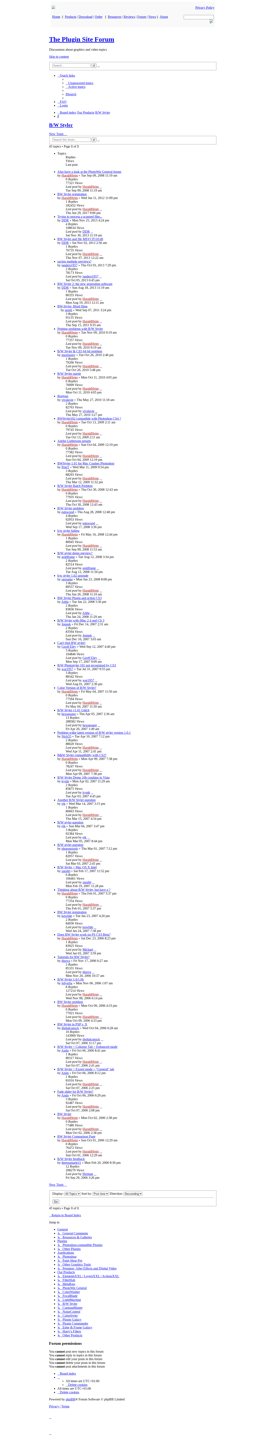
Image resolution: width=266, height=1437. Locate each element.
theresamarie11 (71, 1162)
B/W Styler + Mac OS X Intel (77, 867)
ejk (63, 803)
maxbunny (68, 355)
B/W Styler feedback (71, 1159)
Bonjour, (63, 396)
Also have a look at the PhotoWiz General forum (89, 171)
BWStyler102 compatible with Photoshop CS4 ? (89, 418)
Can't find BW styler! (71, 643)
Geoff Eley (69, 646)
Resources (114, 16)
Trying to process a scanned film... (79, 216)
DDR (65, 220)
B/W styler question (70, 822)
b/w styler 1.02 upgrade (72, 575)
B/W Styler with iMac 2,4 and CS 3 (80, 620)
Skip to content (59, 56)
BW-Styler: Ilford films (72, 306)
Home (56, 16)
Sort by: (87, 1193)
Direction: (117, 1193)
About (164, 16)
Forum (141, 16)
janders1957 (70, 265)
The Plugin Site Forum (81, 39)
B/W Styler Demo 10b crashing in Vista (83, 777)
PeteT (65, 467)
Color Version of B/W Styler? (76, 688)
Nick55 (66, 736)
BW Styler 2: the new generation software (84, 284)
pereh (68, 310)
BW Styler (64, 1114)
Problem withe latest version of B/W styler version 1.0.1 (94, 732)
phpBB (70, 1399)
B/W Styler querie (69, 373)
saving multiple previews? (74, 261)
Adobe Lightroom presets (74, 441)
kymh (65, 781)
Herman (88, 1174)
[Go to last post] (101, 186)
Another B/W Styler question (76, 800)
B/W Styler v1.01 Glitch (73, 710)
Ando (65, 1050)
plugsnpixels (70, 848)
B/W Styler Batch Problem (74, 486)
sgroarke (67, 579)
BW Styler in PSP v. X (72, 1024)
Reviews (129, 16)
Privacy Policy (204, 7)
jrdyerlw (67, 983)
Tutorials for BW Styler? (73, 957)
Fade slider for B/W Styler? (75, 1091)
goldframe (68, 557)
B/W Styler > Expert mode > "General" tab (85, 1069)
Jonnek (66, 624)
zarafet (66, 871)
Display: (58, 1193)
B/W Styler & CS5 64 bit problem (79, 351)
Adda (65, 602)
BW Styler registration (72, 194)
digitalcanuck (70, 1028)
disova (66, 961)
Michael (88, 949)
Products (70, 16)
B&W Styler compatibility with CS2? (81, 755)
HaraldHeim (70, 175)
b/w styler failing (68, 530)
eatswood (68, 512)
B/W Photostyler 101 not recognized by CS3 (86, 665)
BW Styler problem (70, 1002)
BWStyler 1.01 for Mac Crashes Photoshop (85, 463)
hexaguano (69, 714)
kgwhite (67, 916)
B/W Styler (61, 125)
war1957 (67, 669)
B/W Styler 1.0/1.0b (70, 979)
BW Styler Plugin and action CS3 (79, 598)
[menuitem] (79, 83)
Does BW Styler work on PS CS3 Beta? (83, 934)
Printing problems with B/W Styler (80, 329)
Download (85, 16)
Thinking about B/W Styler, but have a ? (83, 889)
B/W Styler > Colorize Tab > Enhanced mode (87, 1047)
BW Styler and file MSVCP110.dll (80, 239)
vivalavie (67, 400)
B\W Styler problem (70, 508)
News (152, 16)
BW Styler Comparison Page (76, 1136)
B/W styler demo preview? (74, 553)
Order (98, 16)
